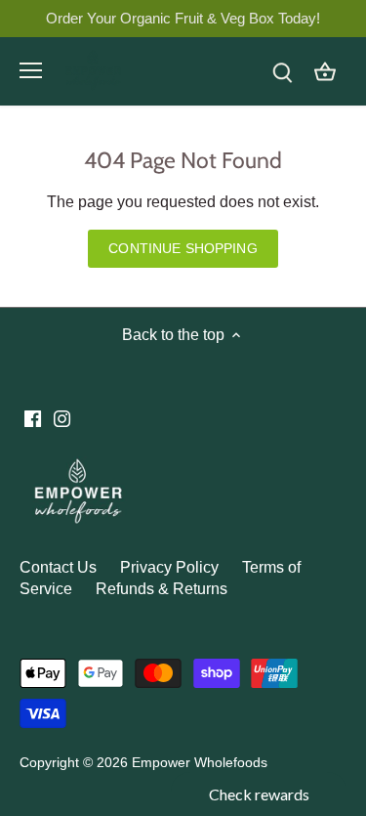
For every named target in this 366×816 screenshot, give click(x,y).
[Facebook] (32, 418)
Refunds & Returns (161, 588)
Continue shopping (182, 248)
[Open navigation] (31, 70)
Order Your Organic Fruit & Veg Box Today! (183, 18)
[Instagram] (62, 418)
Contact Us (58, 567)
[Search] (282, 71)
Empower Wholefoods (199, 762)
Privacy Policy (169, 567)
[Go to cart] (325, 71)
